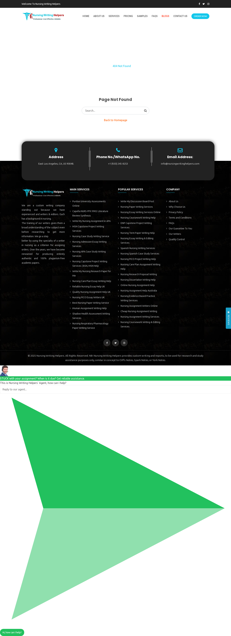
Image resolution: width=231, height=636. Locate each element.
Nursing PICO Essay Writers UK (88, 297)
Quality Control (177, 239)
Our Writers (175, 234)
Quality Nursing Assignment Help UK (91, 292)
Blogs (165, 16)
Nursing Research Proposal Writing (139, 274)
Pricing (128, 16)
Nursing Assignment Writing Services (140, 316)
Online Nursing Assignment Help (138, 285)
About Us (99, 16)
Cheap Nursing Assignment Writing (139, 311)
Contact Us (180, 16)
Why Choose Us (177, 206)
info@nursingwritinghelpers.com (180, 163)
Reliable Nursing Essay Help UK (88, 286)
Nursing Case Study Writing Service (90, 236)
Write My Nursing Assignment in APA (91, 221)
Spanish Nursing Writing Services (138, 248)
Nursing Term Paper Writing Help (138, 233)
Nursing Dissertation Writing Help (138, 279)
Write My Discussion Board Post (137, 201)
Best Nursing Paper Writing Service (90, 302)
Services (114, 16)
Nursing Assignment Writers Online (139, 306)
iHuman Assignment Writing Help (89, 308)
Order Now (200, 16)
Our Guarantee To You (180, 228)
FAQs (155, 16)
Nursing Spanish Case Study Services (140, 253)
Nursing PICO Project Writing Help (138, 259)
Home (86, 16)
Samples (142, 16)
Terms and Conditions (180, 217)
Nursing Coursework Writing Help (138, 217)
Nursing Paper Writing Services (137, 206)
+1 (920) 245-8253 (118, 163)
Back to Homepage (115, 120)
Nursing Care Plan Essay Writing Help (91, 281)
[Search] (145, 110)
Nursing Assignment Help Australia (139, 290)
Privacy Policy (176, 212)
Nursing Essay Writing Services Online (140, 212)
